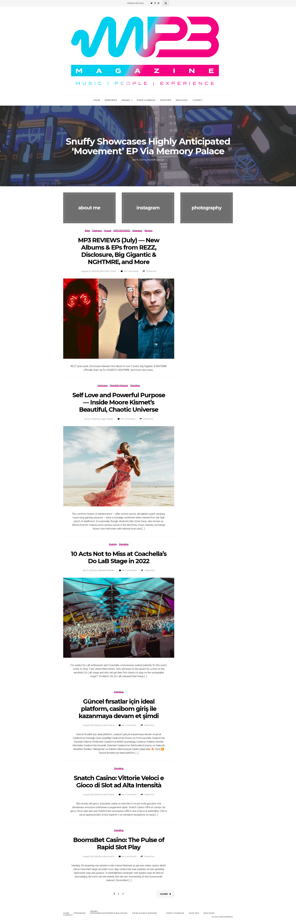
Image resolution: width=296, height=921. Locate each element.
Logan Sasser (106, 419)
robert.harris (108, 725)
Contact (198, 100)
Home (97, 100)
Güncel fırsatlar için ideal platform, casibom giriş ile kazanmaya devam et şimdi (119, 709)
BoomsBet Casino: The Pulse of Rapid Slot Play (118, 843)
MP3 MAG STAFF (108, 271)
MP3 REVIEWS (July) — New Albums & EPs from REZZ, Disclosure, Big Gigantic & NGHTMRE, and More (118, 251)
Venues (126, 100)
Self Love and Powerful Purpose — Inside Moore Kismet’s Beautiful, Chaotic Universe (118, 402)
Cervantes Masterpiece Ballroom (108, 913)
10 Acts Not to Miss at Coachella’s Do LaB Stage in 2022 (118, 557)
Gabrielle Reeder (106, 570)
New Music (182, 100)
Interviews (111, 100)
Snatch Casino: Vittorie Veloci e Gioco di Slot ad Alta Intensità (119, 781)
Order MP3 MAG (135, 3)
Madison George (155, 159)
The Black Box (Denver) (144, 913)
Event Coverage (146, 100)
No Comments (131, 271)
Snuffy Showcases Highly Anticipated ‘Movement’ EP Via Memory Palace (148, 146)
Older (164, 894)
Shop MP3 (165, 100)
